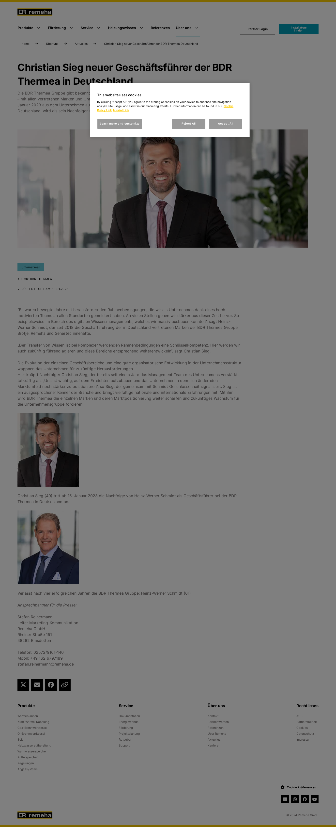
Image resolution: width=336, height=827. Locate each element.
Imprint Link (121, 110)
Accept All (225, 123)
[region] (170, 110)
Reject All (189, 123)
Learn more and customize (120, 123)
